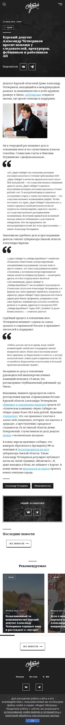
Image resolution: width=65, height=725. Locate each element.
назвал (7, 435)
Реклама (20, 677)
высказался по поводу (36, 468)
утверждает (10, 416)
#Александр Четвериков (16, 486)
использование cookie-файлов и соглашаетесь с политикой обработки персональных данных (32, 713)
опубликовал (33, 94)
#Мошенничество (42, 486)
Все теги (33, 677)
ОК (32, 720)
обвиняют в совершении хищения (24, 404)
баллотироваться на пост (33, 449)
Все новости (17, 543)
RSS (47, 677)
